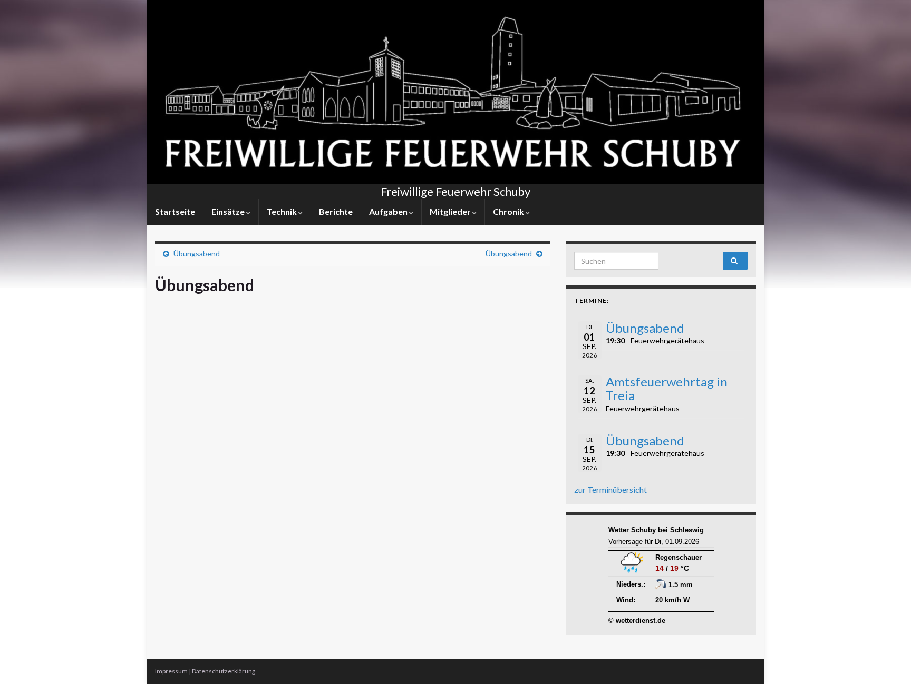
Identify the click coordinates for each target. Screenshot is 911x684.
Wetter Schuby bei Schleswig (656, 530)
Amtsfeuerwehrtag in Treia (667, 388)
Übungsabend (196, 253)
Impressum (171, 671)
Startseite (175, 211)
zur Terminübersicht (610, 489)
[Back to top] (887, 660)
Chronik (509, 211)
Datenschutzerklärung (223, 671)
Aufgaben (389, 211)
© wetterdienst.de (636, 620)
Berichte (336, 211)
